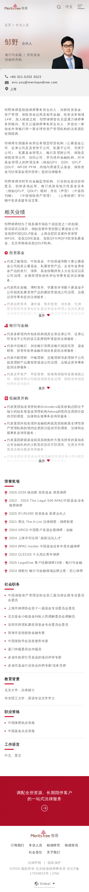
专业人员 (22, 25)
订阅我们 (17, 845)
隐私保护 (54, 863)
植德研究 (53, 845)
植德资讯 (71, 845)
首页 (8, 25)
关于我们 (53, 852)
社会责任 (35, 852)
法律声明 (34, 863)
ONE (55, 873)
